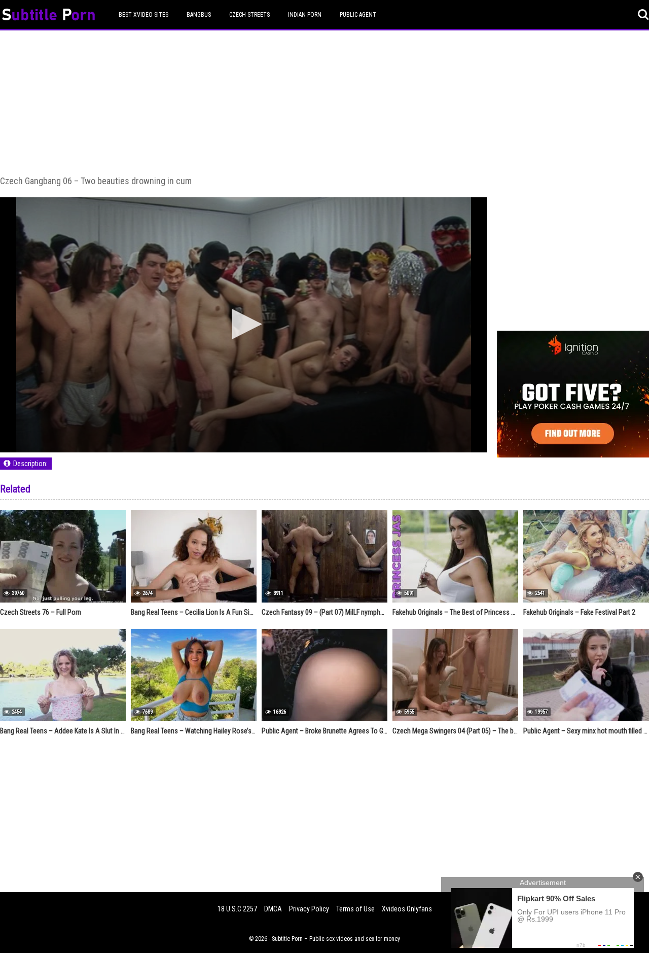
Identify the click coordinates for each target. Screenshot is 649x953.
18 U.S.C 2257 (237, 909)
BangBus (199, 14)
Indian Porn (304, 14)
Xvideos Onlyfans (407, 909)
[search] (643, 14)
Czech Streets (249, 14)
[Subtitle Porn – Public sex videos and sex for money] (48, 16)
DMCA (273, 909)
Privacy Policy (309, 909)
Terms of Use (355, 909)
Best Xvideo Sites (143, 14)
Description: (30, 464)
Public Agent (358, 14)
